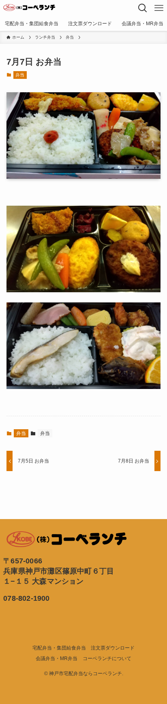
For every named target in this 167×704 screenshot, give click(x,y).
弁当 (19, 74)
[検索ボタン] (143, 8)
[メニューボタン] (159, 8)
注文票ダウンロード (113, 648)
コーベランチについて (107, 658)
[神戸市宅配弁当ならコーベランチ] (29, 8)
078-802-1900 (26, 598)
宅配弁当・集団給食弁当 (59, 648)
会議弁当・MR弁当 (56, 658)
